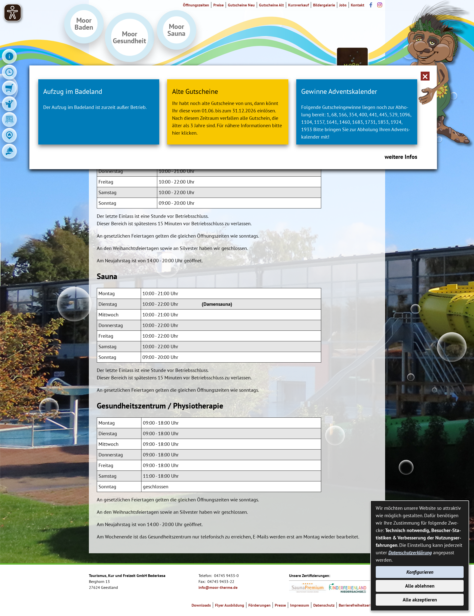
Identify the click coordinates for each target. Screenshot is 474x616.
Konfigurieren (419, 572)
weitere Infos (401, 157)
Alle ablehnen (419, 586)
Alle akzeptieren (420, 599)
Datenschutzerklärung (410, 552)
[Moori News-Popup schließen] (425, 76)
